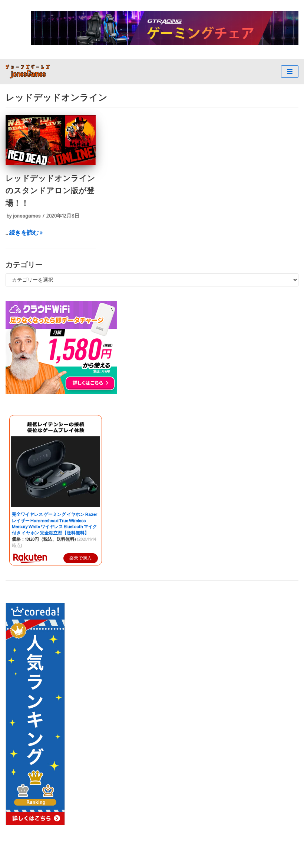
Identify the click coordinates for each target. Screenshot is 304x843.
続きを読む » (26, 232)
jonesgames (27, 216)
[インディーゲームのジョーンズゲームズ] (28, 71)
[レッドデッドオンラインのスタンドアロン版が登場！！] (51, 163)
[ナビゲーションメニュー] (289, 71)
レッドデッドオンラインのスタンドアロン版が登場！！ (50, 190)
